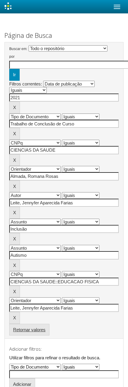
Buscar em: (18, 49)
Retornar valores (29, 329)
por (12, 57)
